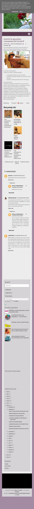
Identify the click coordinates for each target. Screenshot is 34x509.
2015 (8, 455)
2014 (8, 457)
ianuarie (10, 452)
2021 (8, 394)
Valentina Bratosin (12, 197)
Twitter (27, 103)
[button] (17, 34)
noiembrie (11, 409)
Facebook (13, 103)
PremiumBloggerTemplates (24, 493)
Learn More (15, 11)
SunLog (6, 468)
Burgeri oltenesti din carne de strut (17, 413)
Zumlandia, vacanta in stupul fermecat (20, 322)
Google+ (21, 103)
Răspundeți (10, 179)
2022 (8, 391)
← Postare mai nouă (8, 161)
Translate (16, 301)
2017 (8, 403)
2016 (8, 405)
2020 (8, 396)
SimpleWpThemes (13, 493)
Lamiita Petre (11, 235)
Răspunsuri (12, 183)
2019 (8, 398)
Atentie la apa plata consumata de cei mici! (14, 40)
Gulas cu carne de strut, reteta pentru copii (18, 411)
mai (9, 442)
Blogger (17, 491)
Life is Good (8, 466)
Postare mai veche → (25, 161)
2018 (8, 400)
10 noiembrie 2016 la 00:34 (23, 197)
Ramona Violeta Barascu (17, 185)
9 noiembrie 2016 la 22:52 (19, 175)
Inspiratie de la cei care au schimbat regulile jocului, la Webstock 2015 (8, 153)
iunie (10, 440)
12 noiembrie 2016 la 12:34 (20, 235)
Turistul (6, 464)
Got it (21, 11)
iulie (10, 438)
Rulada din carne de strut (14, 426)
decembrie (11, 407)
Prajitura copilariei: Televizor (16, 137)
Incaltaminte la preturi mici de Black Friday (18, 424)
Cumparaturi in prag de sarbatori (16, 415)
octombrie (11, 431)
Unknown (10, 175)
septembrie (11, 433)
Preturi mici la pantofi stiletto (15, 421)
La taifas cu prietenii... (18, 490)
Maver (18, 494)
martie (10, 447)
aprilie (10, 445)
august (10, 436)
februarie (11, 449)
